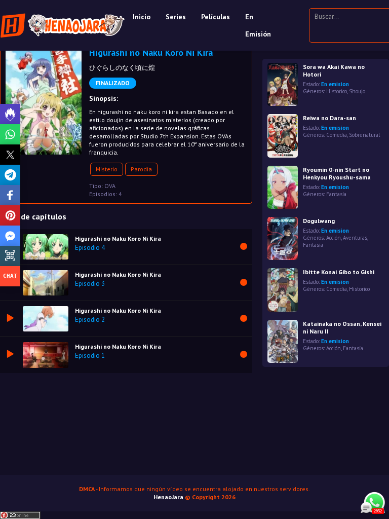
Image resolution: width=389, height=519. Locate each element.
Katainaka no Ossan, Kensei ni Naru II (342, 327)
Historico (336, 91)
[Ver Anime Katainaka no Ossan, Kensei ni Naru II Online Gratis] (282, 341)
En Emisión (258, 25)
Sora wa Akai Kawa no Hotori (334, 70)
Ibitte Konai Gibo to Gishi (338, 272)
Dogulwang (319, 221)
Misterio (107, 169)
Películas (215, 16)
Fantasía (336, 194)
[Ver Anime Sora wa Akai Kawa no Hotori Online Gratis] (282, 84)
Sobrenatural (364, 134)
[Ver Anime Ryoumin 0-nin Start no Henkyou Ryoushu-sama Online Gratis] (282, 187)
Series (176, 16)
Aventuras (355, 237)
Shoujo (357, 91)
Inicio (141, 16)
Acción (333, 237)
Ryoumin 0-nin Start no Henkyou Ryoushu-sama (337, 173)
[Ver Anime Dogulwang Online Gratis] (282, 238)
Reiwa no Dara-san (329, 118)
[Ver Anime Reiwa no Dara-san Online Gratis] (282, 135)
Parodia (141, 169)
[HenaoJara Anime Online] (62, 25)
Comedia (336, 134)
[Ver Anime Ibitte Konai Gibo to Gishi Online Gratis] (282, 289)
